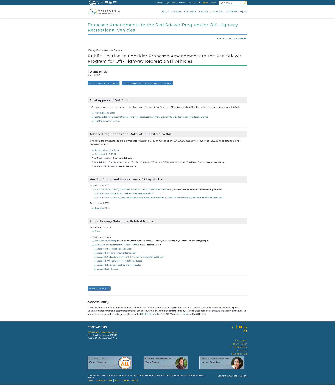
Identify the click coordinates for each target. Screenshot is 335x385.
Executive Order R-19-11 (105, 154)
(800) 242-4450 (93, 332)
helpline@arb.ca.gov (109, 332)
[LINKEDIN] (110, 2)
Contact (174, 2)
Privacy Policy (240, 344)
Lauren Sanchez (210, 362)
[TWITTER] (98, 2)
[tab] (199, 3)
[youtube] (240, 327)
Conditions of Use (238, 347)
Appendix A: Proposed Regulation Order (114, 248)
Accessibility (241, 340)
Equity (243, 11)
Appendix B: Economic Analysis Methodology (116, 252)
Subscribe (192, 2)
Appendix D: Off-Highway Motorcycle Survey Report (119, 260)
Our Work (176, 11)
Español (213, 2)
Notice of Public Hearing (105, 240)
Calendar (159, 2)
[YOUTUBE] (106, 2)
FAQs (167, 2)
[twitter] (232, 327)
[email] (245, 331)
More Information (99, 288)
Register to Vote (239, 354)
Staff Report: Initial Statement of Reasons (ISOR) (116, 244)
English (205, 2)
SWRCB (135, 380)
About (165, 11)
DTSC (117, 380)
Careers (182, 2)
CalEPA (90, 380)
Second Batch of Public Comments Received (147, 83)
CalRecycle (100, 380)
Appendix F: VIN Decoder (107, 269)
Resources (190, 11)
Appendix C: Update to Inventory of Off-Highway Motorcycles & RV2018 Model (131, 257)
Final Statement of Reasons (107, 121)
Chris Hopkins (183, 314)
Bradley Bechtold (149, 314)
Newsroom (232, 11)
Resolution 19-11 (102, 208)
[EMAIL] (115, 2)
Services (203, 11)
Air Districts (241, 350)
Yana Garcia (152, 362)
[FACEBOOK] (102, 2)
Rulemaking (216, 11)
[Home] (104, 11)
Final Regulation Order (104, 112)
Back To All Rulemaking (233, 38)
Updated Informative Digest (107, 150)
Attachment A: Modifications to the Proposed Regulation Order (125, 193)
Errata (97, 231)
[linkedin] (245, 327)
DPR (110, 380)
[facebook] (236, 327)
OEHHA (126, 380)
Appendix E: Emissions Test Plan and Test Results (119, 265)
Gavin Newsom (98, 362)
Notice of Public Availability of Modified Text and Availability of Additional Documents (132, 189)
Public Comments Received (103, 83)
